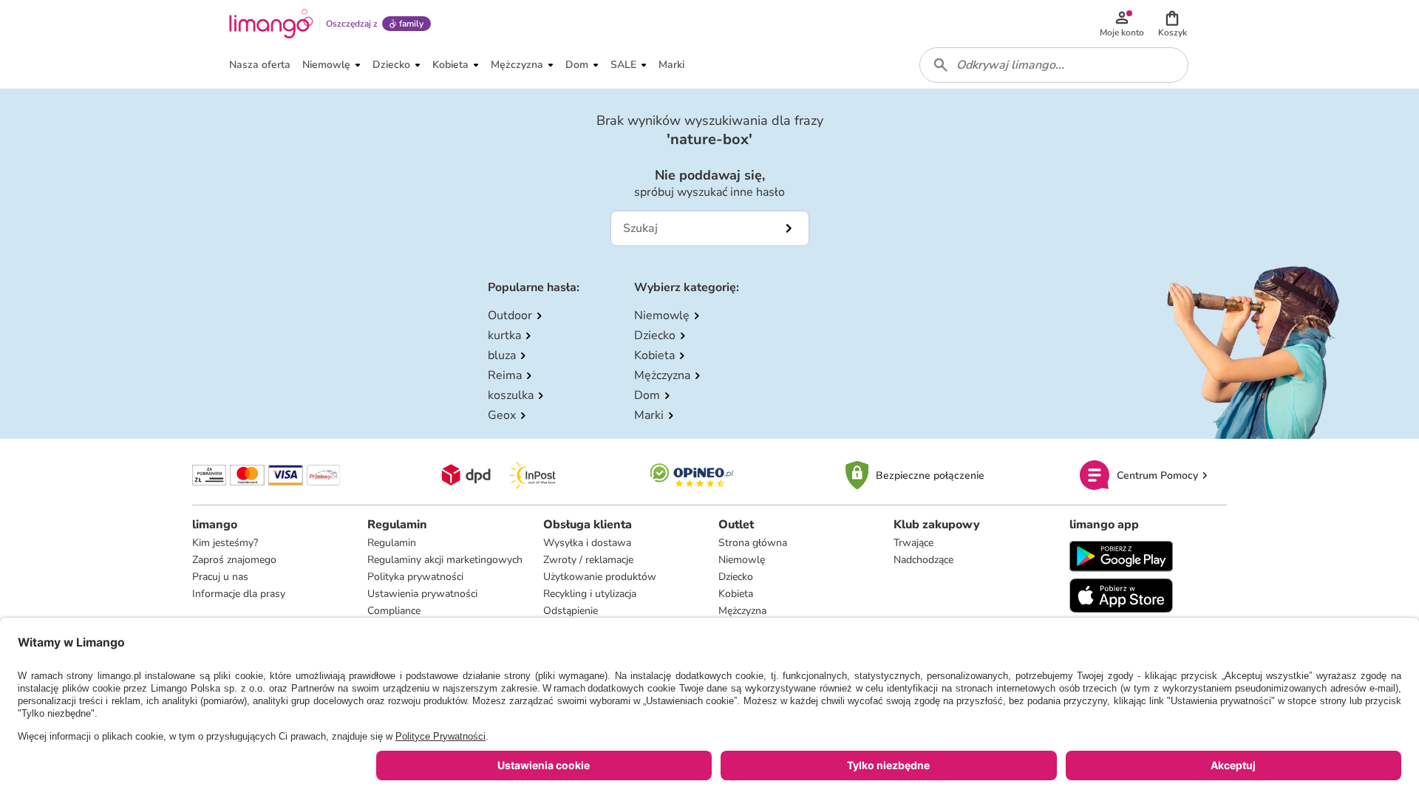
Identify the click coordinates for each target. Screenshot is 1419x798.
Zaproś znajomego (234, 560)
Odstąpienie (570, 611)
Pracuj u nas (220, 577)
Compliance (394, 611)
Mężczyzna (742, 611)
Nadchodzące (923, 560)
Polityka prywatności (415, 577)
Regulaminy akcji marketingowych (445, 560)
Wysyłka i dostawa (587, 543)
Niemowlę (741, 560)
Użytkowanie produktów (599, 577)
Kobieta (735, 594)
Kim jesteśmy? (225, 543)
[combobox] (1054, 65)
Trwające (913, 543)
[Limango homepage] (271, 23)
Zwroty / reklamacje (588, 560)
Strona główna (752, 543)
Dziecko (735, 577)
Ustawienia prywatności (422, 594)
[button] (1172, 23)
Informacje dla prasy (238, 594)
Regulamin (391, 543)
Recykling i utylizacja (589, 594)
